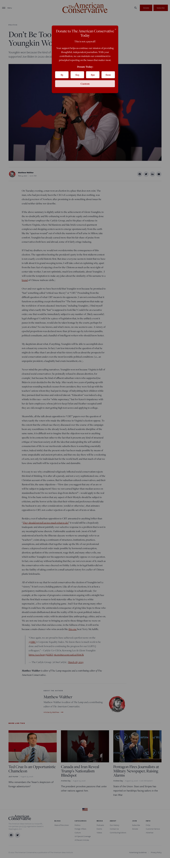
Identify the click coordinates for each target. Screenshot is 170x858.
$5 (62, 74)
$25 (77, 74)
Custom (85, 83)
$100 (108, 74)
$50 (93, 74)
